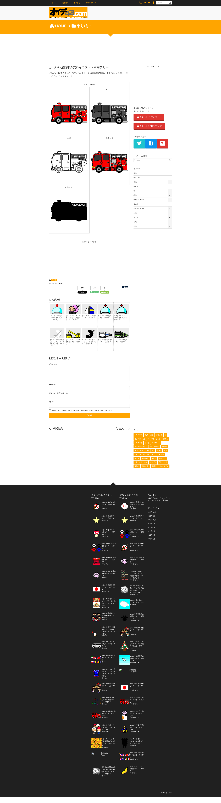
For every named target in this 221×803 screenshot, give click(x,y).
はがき (147, 443)
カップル (153, 462)
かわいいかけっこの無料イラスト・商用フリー (108, 727)
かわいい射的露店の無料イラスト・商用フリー (108, 560)
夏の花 (142, 454)
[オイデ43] (68, 13)
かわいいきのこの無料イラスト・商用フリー (108, 532)
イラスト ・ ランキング (151, 117)
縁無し (165, 439)
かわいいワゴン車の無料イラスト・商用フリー (108, 644)
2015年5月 (151, 539)
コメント (54, 283)
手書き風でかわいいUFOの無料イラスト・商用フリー (121, 318)
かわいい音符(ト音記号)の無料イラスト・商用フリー (108, 700)
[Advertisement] (68, 260)
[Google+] (145, 3)
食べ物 (136, 217)
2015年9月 (151, 524)
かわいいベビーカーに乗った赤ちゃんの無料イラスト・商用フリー (73, 318)
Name (53, 384)
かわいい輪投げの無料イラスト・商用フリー (137, 727)
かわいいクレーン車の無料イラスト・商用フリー (73, 342)
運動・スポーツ (139, 200)
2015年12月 (152, 512)
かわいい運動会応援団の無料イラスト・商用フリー (108, 615)
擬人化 (137, 458)
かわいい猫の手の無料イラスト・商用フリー (137, 713)
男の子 (154, 458)
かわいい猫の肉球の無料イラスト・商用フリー (109, 573)
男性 (160, 462)
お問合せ (77, 3)
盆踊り (154, 466)
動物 (135, 226)
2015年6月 (151, 535)
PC (151, 447)
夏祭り (159, 450)
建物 (135, 173)
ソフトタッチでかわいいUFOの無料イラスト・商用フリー (57, 318)
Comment (54, 364)
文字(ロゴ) (162, 458)
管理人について (91, 3)
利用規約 (65, 3)
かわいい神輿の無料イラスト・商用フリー (109, 686)
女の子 (154, 454)
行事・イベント (139, 208)
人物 (135, 213)
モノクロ (138, 439)
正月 (136, 454)
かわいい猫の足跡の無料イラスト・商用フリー (137, 616)
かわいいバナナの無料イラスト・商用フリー (137, 769)
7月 (153, 450)
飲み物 (136, 204)
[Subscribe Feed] (140, 3)
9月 (140, 462)
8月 (148, 454)
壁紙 (135, 182)
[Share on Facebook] (153, 3)
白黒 (151, 435)
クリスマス (138, 435)
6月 (136, 462)
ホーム (54, 3)
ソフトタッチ (156, 439)
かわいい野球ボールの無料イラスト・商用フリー (137, 504)
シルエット (138, 443)
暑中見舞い (145, 458)
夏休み (137, 466)
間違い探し (137, 178)
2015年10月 (152, 520)
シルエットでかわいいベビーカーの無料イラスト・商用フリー (89, 342)
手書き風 (159, 435)
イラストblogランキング (151, 126)
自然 (135, 222)
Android (156, 447)
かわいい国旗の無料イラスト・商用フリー (109, 587)
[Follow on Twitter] (149, 3)
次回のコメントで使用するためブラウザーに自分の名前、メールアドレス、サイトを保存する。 (82, 410)
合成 (165, 450)
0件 (61, 283)
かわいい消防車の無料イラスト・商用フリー (108, 713)
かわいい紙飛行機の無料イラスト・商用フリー (137, 658)
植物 (135, 195)
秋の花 (161, 454)
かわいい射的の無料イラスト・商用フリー (109, 504)
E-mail (53, 393)
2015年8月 (151, 527)
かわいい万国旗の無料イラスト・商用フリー (108, 658)
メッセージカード (141, 447)
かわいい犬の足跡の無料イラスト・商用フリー (109, 546)
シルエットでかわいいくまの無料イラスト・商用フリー (137, 741)
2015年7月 (151, 531)
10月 (136, 450)
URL (52, 402)
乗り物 (54, 280)
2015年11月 (152, 516)
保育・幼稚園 (145, 450)
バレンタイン (163, 466)
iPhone (164, 447)
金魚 (145, 462)
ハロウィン (156, 443)
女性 (165, 462)
